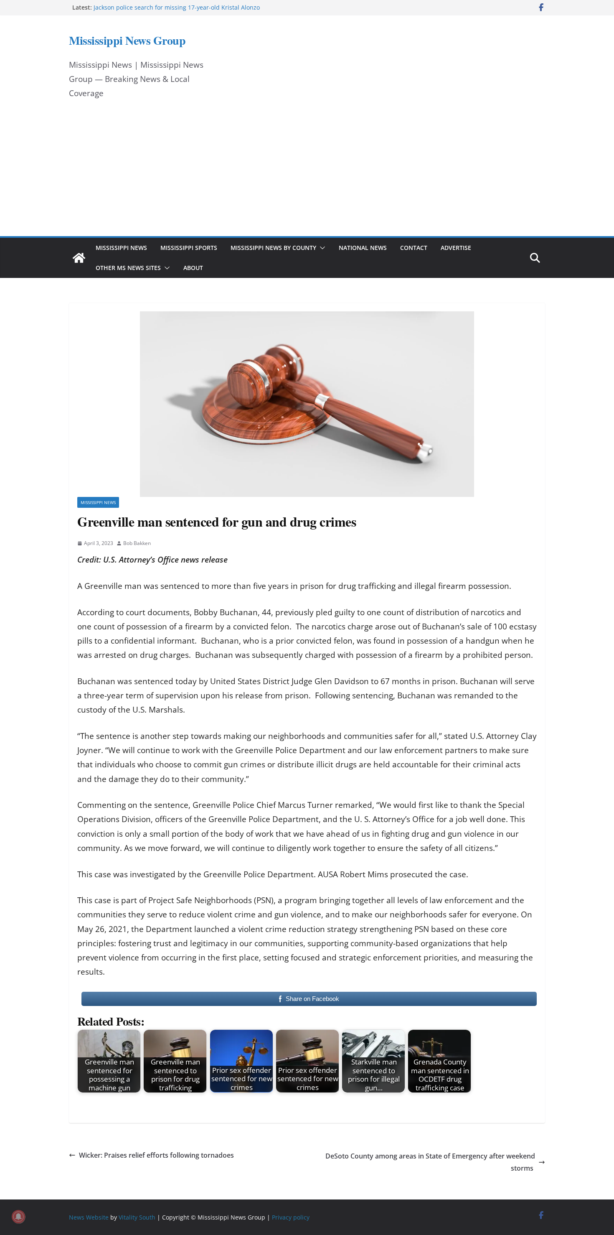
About (193, 268)
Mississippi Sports (188, 248)
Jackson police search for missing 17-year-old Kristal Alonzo (177, 7)
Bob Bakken (137, 543)
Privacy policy (291, 1217)
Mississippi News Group (127, 40)
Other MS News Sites (128, 268)
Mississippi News (121, 248)
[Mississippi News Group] (79, 258)
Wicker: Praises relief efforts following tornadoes (156, 1155)
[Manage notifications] (18, 1216)
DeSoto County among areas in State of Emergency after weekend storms (430, 1162)
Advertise (456, 248)
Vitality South (137, 1217)
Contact (413, 248)
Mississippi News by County (273, 248)
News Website (89, 1217)
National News (363, 248)
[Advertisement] (307, 173)
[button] (320, 248)
